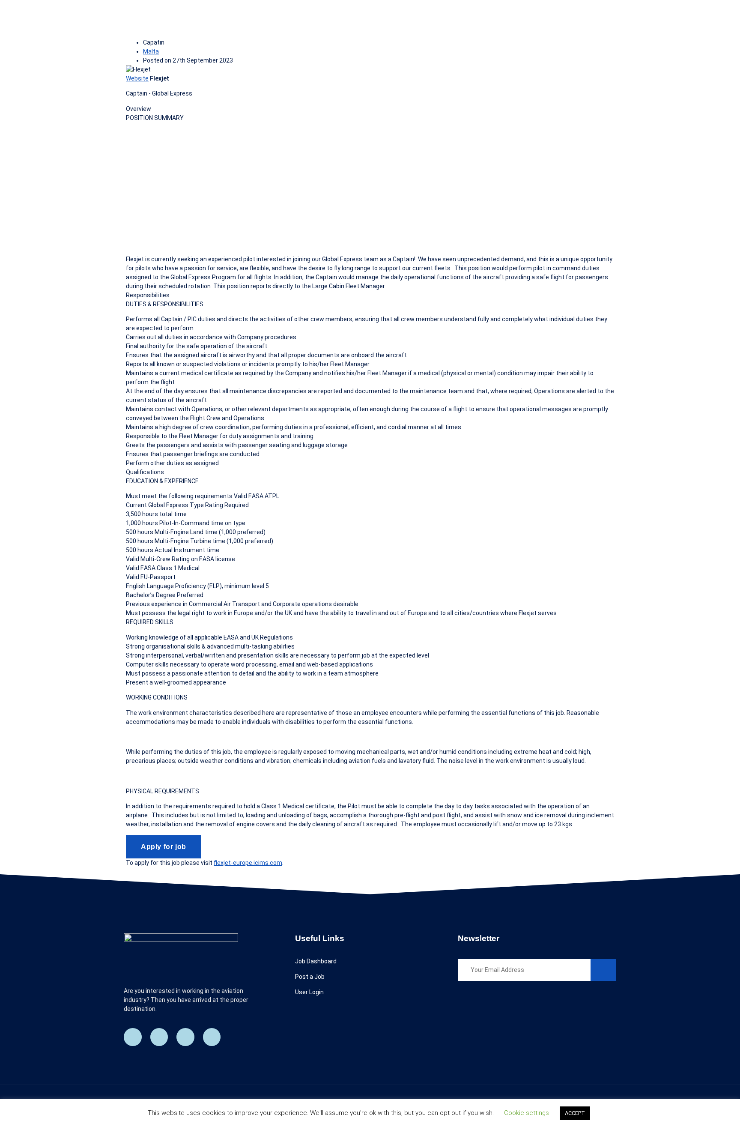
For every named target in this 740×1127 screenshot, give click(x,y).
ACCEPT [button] (575, 1113)
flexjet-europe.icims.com (248, 862)
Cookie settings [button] (526, 1113)
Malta (151, 51)
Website (137, 78)
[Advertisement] (370, 188)
